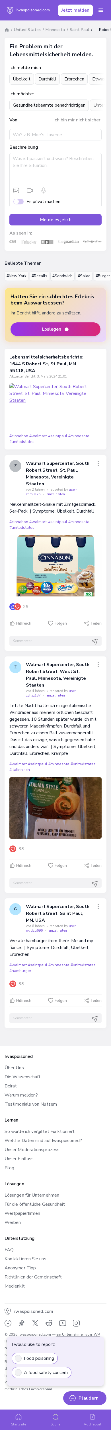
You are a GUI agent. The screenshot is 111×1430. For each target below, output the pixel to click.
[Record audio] (43, 190)
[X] (35, 1323)
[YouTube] (62, 1323)
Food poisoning (39, 1358)
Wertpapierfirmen (22, 1213)
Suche (55, 1424)
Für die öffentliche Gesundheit (35, 1204)
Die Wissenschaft (22, 1077)
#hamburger (20, 970)
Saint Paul (79, 29)
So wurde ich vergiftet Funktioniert (40, 1131)
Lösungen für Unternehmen (32, 1195)
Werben (13, 1222)
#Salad (84, 276)
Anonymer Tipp (20, 1268)
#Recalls (39, 276)
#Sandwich (62, 276)
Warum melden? (21, 1095)
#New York (16, 276)
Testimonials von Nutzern (31, 1104)
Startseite (18, 1424)
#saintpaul (57, 436)
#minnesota (78, 436)
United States (27, 29)
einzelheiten (55, 494)
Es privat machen (43, 201)
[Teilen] (98, 463)
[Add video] (29, 190)
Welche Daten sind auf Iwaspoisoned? (43, 1140)
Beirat (11, 1086)
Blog (9, 1168)
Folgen (61, 623)
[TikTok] (21, 1323)
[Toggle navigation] (100, 10)
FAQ (9, 1250)
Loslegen (51, 329)
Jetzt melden (75, 10)
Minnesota (55, 29)
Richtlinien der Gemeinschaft (33, 1277)
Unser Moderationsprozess (32, 1150)
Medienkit (15, 1286)
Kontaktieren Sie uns (25, 1259)
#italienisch (19, 769)
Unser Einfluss (19, 1159)
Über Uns (14, 1068)
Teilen (96, 623)
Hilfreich (23, 623)
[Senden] (94, 641)
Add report (93, 1424)
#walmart (38, 436)
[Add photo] (16, 190)
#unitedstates (21, 441)
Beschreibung (23, 147)
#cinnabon (18, 436)
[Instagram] (76, 1323)
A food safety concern (46, 1372)
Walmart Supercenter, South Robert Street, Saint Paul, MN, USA (57, 913)
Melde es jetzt (55, 220)
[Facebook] (8, 1323)
